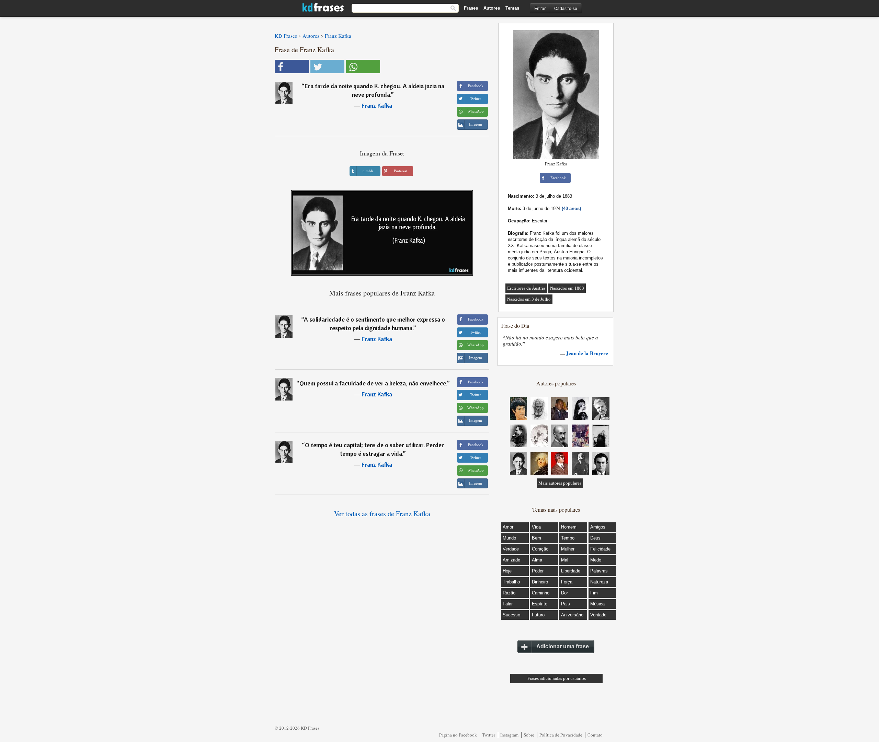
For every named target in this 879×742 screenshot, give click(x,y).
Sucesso (511, 614)
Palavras (599, 570)
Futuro (538, 614)
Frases (471, 8)
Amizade (511, 560)
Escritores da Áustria (526, 288)
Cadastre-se (565, 8)
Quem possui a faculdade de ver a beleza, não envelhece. (373, 383)
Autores (491, 8)
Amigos (597, 527)
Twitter (488, 735)
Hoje (507, 570)
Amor (508, 527)
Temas (512, 8)
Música (597, 603)
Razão (509, 592)
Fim (594, 592)
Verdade (511, 549)
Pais (565, 603)
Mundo (509, 538)
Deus (595, 538)
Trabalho (511, 581)
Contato (595, 735)
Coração (540, 549)
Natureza (599, 581)
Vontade (598, 614)
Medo (595, 560)
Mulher (567, 549)
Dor (564, 592)
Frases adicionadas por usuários (556, 678)
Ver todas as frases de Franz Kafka (382, 513)
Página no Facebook (458, 735)
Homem (569, 527)
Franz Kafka (377, 105)
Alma (537, 560)
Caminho (540, 592)
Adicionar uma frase (562, 646)
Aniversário (572, 614)
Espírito (539, 603)
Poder (538, 570)
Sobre (529, 735)
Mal (564, 560)
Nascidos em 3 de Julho (529, 299)
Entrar (540, 8)
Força (566, 581)
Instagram (509, 735)
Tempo (567, 538)
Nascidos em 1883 (567, 288)
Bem (536, 538)
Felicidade (600, 549)
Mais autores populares (559, 483)
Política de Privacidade (560, 735)
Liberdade (570, 570)
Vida (536, 527)
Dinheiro (540, 581)
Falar (508, 603)
